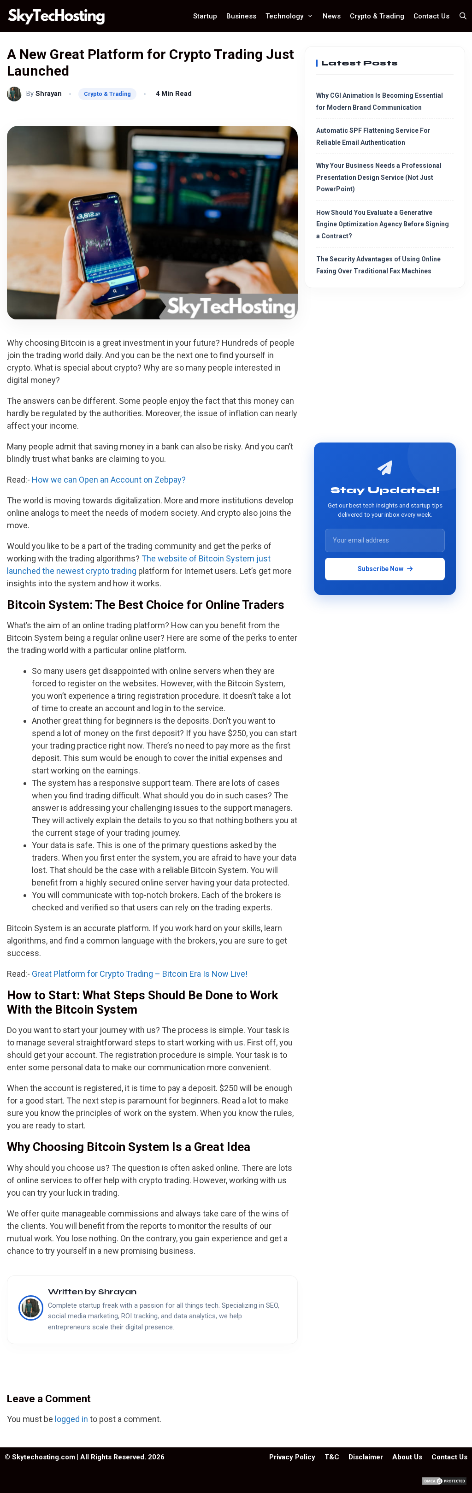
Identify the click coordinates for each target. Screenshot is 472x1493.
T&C (331, 1457)
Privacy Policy (292, 1457)
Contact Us (431, 16)
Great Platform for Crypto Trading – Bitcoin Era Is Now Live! (140, 974)
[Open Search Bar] (463, 16)
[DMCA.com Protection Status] (444, 1483)
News (332, 16)
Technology (284, 16)
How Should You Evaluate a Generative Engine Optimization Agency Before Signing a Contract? (382, 224)
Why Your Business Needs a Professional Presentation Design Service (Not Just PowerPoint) (379, 177)
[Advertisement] (385, 368)
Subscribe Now (380, 568)
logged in (71, 1419)
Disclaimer (365, 1457)
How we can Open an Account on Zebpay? (109, 479)
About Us (407, 1457)
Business (241, 16)
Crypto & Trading (377, 16)
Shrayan (48, 94)
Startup (205, 16)
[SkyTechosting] (59, 16)
